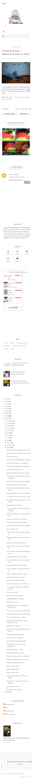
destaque (6, 346)
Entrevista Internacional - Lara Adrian (17, 463)
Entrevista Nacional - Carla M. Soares (17, 484)
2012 (7, 692)
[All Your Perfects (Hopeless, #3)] (5, 294)
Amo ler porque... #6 (12, 529)
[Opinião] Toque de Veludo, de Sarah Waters (19, 525)
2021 (7, 399)
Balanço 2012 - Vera (12, 602)
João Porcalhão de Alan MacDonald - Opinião (19, 450)
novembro (10, 423)
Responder (27, 182)
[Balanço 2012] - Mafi (12, 672)
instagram (17, 254)
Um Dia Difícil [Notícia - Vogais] (15, 599)
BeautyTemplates (19, 773)
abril (8, 440)
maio (8, 437)
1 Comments (5, 108)
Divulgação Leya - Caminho (14, 505)
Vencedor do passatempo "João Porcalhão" (18, 481)
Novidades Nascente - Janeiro (15, 649)
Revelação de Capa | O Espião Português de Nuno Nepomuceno (16, 739)
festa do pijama (16, 46)
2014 (7, 416)
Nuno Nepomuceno (13, 287)
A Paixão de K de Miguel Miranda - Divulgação (19, 460)
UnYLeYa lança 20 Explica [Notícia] (16, 641)
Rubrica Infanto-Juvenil (13, 686)
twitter (27, 254)
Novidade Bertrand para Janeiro (15, 634)
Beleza (6, 343)
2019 (7, 403)
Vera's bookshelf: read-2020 (17, 272)
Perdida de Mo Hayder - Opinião (15, 653)
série (12, 349)
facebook (8, 254)
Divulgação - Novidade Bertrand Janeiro (17, 659)
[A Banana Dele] (5, 279)
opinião (6, 349)
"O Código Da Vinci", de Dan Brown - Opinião (19, 496)
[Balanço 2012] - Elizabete (14, 626)
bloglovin (17, 261)
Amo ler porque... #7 (12, 456)
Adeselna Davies (9, 704)
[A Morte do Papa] (5, 287)
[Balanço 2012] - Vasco (13, 666)
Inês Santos (14, 174)
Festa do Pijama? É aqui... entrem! (16, 577)
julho (8, 433)
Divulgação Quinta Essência (14, 689)
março (9, 442)
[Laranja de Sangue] (5, 301)
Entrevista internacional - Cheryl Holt (17, 519)
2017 (7, 408)
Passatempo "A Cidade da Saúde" (16, 580)
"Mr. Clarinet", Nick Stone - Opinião (16, 617)
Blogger (21, 764)
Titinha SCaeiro (9, 711)
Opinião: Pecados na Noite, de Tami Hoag (18, 656)
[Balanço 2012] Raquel (13, 669)
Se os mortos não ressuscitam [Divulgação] (18, 610)
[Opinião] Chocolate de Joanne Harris (17, 556)
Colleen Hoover (12, 294)
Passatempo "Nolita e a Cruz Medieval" (17, 522)
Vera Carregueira (10, 714)
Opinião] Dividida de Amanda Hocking (17, 565)
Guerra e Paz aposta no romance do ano (18, 583)
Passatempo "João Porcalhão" (15, 637)
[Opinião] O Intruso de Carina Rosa (16, 543)
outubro (9, 425)
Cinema (12, 343)
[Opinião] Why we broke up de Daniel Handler (19, 614)
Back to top (25, 776)
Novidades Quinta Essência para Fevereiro (18, 473)
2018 (7, 406)
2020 (7, 401)
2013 (7, 418)
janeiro (9, 447)
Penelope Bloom (12, 279)
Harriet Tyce (11, 301)
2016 (7, 411)
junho (8, 435)
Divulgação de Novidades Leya (15, 662)
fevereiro (9, 445)
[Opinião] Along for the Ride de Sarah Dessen (19, 493)
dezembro (10, 421)
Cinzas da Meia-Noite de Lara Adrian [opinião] (19, 466)
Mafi (6, 707)
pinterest (8, 261)
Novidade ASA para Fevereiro (15, 469)
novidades (22, 346)
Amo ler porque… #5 (12, 592)
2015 (7, 413)
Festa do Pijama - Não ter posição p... (13, 152)
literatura (14, 346)
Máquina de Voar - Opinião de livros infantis (18, 453)
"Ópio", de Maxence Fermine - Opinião (17, 574)
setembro (10, 428)
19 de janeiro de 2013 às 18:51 (17, 177)
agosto (9, 430)
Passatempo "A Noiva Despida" (15, 595)
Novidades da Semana (22, 343)
